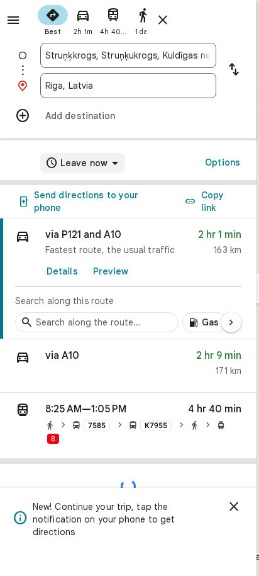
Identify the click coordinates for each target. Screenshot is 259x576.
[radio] (53, 19)
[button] (128, 366)
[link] (128, 278)
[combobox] (128, 55)
